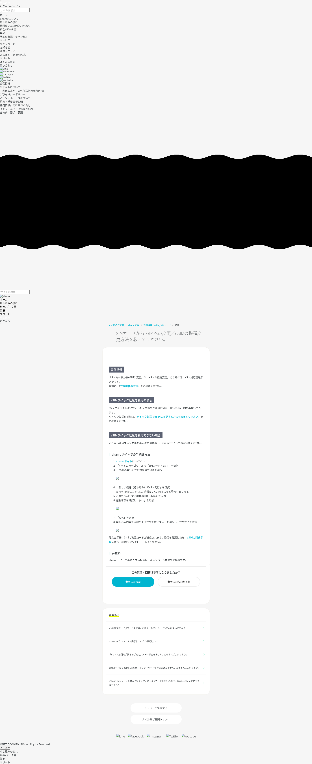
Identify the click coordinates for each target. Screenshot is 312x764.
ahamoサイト (124, 461)
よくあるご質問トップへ (156, 719)
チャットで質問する (156, 708)
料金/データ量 (8, 306)
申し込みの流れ (9, 303)
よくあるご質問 (116, 325)
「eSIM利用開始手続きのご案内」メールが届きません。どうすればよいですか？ (148, 654)
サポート (5, 314)
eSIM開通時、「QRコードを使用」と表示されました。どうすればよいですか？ (147, 628)
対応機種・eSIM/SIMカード (157, 325)
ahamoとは (133, 325)
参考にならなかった (179, 581)
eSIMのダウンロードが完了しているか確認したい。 (134, 641)
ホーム (4, 299)
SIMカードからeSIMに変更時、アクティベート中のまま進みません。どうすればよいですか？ (154, 667)
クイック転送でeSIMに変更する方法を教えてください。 (169, 416)
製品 (2, 310)
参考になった (133, 581)
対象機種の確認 (129, 386)
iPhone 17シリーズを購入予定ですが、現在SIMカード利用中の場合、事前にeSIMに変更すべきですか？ (154, 683)
